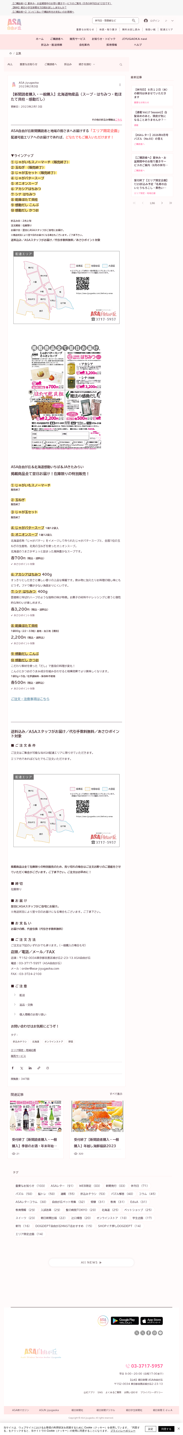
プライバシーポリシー (122, 1430)
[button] (155, 667)
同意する (166, 1429)
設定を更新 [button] (144, 684)
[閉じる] (179, 1429)
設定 (150, 1429)
